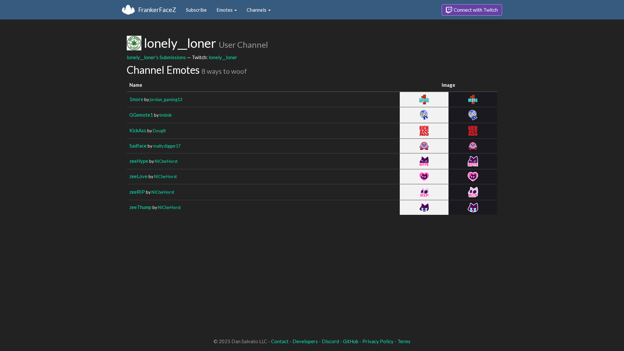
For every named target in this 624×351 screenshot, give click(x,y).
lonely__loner (223, 57)
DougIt (159, 130)
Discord (330, 341)
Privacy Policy (378, 341)
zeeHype (138, 161)
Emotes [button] (225, 10)
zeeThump (140, 207)
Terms (403, 341)
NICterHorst (166, 161)
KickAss (137, 130)
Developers (305, 341)
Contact (280, 341)
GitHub (350, 341)
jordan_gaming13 (166, 99)
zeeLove (138, 176)
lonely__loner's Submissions (156, 57)
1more (136, 99)
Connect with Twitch (475, 10)
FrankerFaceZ (157, 9)
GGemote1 (141, 115)
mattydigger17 (166, 146)
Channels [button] (257, 10)
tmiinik (166, 115)
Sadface (138, 146)
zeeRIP (137, 192)
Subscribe (196, 10)
